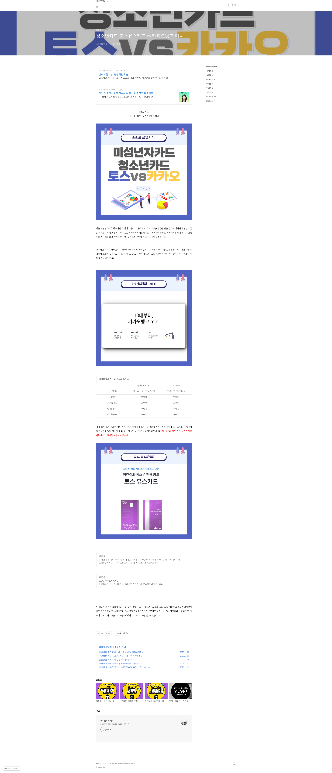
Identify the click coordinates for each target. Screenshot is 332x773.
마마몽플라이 (107, 720)
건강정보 (209, 88)
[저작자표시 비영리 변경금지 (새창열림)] (126, 633)
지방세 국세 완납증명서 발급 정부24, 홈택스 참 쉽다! (123, 667)
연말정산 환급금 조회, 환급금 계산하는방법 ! (119, 656)
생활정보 (103, 647)
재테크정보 (210, 79)
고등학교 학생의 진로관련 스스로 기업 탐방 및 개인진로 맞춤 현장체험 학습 (133, 78)
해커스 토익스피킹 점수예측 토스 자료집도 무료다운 (126, 93)
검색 (228, 5)
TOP (234, 764)
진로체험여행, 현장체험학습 (113, 74)
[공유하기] (105, 633)
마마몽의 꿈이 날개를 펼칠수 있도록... (115, 724)
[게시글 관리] (109, 633)
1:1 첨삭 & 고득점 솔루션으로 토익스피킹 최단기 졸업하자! (126, 97)
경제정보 (209, 71)
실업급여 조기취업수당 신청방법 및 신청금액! (120, 652)
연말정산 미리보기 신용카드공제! (114, 659)
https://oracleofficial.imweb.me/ (110, 71)
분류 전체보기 (212, 66)
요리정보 (209, 84)
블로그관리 (210, 101)
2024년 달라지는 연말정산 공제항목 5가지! (118, 663)
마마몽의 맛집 (212, 97)
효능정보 (209, 92)
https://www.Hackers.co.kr (108, 89)
